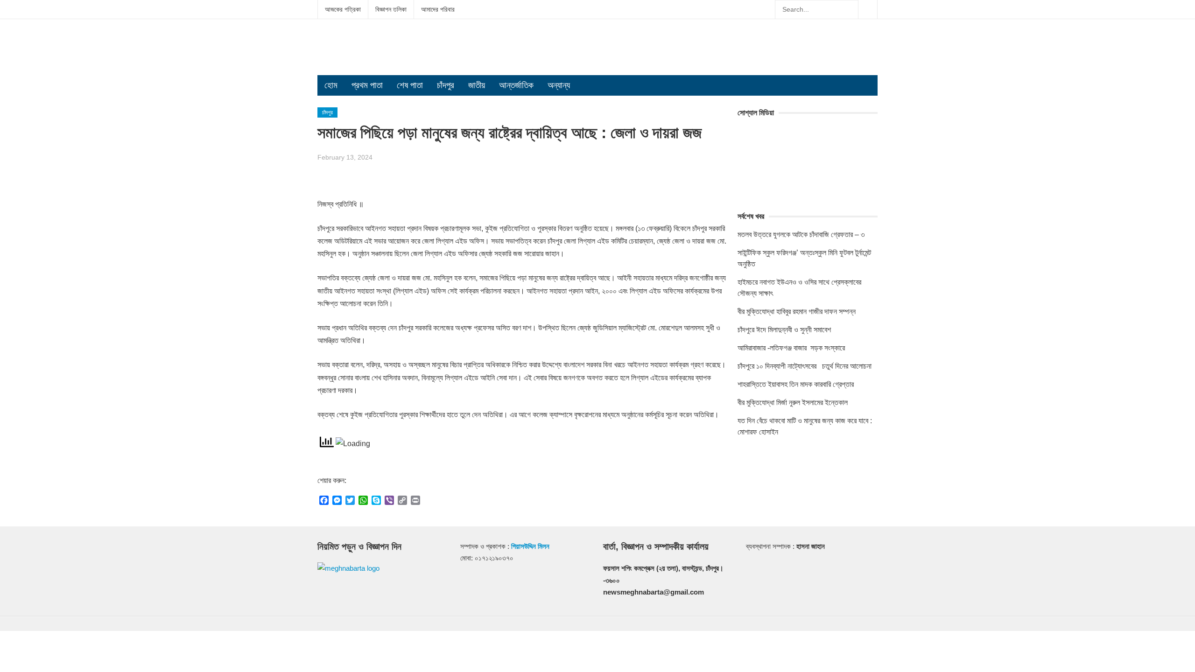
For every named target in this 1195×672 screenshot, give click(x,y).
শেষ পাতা (410, 85)
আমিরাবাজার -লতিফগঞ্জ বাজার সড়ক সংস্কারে (791, 348)
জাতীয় (476, 85)
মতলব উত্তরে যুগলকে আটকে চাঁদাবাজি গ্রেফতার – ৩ (802, 234)
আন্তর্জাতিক (516, 85)
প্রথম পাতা (367, 85)
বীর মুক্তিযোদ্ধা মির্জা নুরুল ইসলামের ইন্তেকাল (794, 402)
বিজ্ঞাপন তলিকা (391, 9)
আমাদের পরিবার (438, 9)
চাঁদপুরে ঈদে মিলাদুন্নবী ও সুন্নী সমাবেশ (784, 330)
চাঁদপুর (445, 85)
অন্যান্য (559, 85)
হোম (330, 85)
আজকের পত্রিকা (343, 9)
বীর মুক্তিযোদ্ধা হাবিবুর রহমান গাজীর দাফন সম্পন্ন (797, 311)
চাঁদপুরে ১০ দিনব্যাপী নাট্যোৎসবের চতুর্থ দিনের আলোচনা (805, 366)
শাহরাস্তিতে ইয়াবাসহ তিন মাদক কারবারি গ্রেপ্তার (796, 384)
